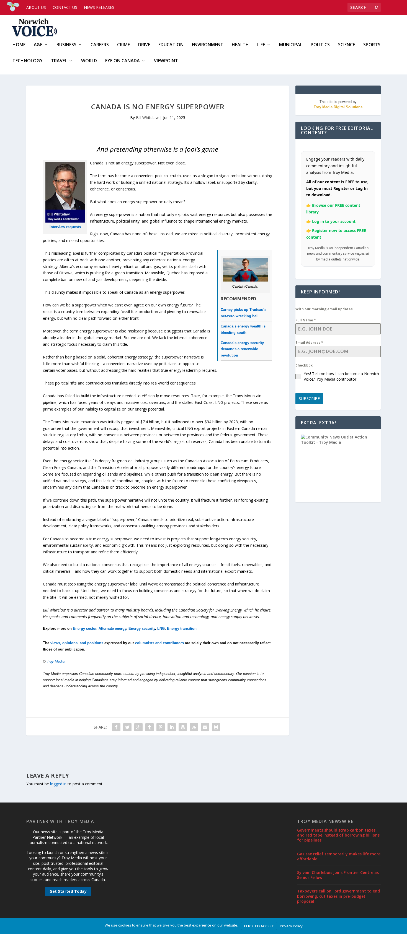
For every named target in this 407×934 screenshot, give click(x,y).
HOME (18, 45)
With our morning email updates (324, 309)
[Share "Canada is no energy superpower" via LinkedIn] (171, 727)
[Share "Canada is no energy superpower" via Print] (215, 727)
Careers (100, 45)
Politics (320, 45)
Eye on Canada (122, 61)
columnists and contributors (159, 643)
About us (36, 7)
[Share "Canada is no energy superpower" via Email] (204, 727)
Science (346, 45)
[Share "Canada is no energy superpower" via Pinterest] (160, 727)
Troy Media (56, 661)
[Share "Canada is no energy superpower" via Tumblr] (149, 727)
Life (261, 45)
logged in (58, 783)
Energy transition (182, 628)
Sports (371, 45)
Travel (59, 61)
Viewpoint (166, 61)
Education (171, 45)
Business (66, 45)
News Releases (99, 7)
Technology (27, 61)
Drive (144, 45)
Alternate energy (112, 628)
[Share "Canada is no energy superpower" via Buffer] (182, 727)
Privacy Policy (291, 925)
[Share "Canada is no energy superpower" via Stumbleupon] (193, 727)
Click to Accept (259, 925)
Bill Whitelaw (147, 117)
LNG (161, 628)
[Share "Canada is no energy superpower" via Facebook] (116, 727)
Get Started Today (68, 891)
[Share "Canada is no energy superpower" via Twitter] (127, 727)
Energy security (141, 628)
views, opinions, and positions (76, 643)
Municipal (290, 45)
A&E (38, 45)
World (89, 61)
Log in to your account (334, 221)
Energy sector (84, 628)
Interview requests (65, 227)
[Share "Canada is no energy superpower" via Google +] (138, 727)
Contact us (65, 7)
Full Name (305, 320)
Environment (207, 45)
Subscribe (309, 398)
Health (240, 45)
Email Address (309, 342)
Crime (123, 45)
